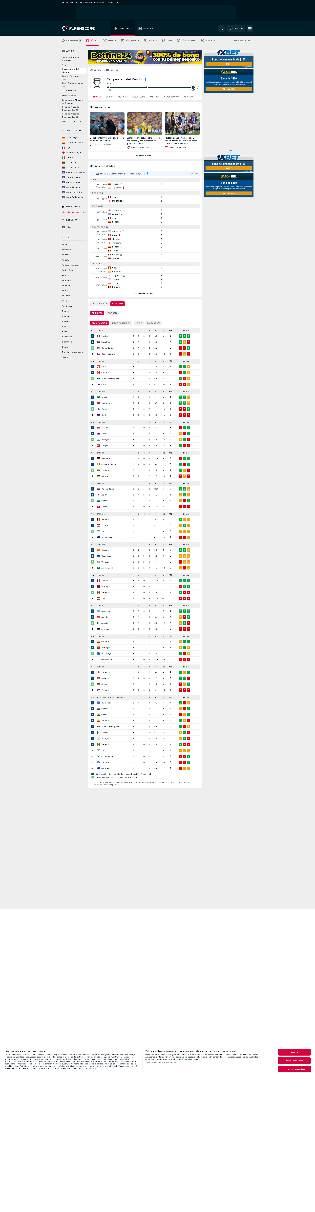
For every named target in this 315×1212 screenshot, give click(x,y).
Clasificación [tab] (99, 304)
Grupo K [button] (101, 636)
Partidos (154, 97)
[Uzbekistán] (98, 659)
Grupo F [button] (100, 483)
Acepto (294, 1052)
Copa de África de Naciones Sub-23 (70, 108)
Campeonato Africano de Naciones (72, 101)
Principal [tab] (97, 313)
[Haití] (98, 415)
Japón (104, 494)
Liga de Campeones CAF (71, 78)
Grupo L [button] (100, 667)
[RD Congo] (98, 653)
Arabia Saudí (107, 568)
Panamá (105, 690)
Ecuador (105, 470)
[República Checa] (98, 354)
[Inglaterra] (98, 672)
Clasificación (171, 97)
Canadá (105, 372)
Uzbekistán (106, 659)
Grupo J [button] (100, 606)
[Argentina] (98, 611)
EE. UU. (104, 427)
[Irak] (98, 598)
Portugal (105, 647)
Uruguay (105, 562)
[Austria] (98, 617)
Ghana (104, 684)
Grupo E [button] (100, 453)
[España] (98, 550)
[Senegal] (98, 592)
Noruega (105, 586)
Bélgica (105, 519)
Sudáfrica (105, 342)
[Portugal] (98, 647)
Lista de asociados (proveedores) (161, 1062)
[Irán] (98, 531)
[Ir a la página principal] (80, 28)
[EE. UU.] (98, 427)
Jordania (105, 629)
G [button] (138, 331)
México (104, 336)
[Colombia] (98, 641)
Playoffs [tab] (112, 313)
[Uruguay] (98, 562)
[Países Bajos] (98, 489)
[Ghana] (98, 684)
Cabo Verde (106, 556)
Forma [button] (186, 331)
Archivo (188, 97)
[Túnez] (98, 506)
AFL (64, 65)
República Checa (109, 354)
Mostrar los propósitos (294, 1069)
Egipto (104, 525)
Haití (103, 415)
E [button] (144, 331)
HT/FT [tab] (139, 323)
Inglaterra (105, 672)
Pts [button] (170, 331)
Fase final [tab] (117, 304)
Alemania (105, 458)
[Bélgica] (98, 519)
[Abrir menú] (250, 28)
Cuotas (110, 97)
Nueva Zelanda (108, 537)
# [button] (91, 331)
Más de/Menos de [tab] (121, 323)
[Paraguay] (98, 439)
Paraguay (105, 439)
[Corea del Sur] (98, 348)
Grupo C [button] (101, 392)
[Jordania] (98, 629)
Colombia (106, 641)
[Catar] (98, 384)
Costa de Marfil (108, 464)
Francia (104, 580)
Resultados (138, 97)
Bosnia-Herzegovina (111, 378)
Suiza (103, 366)
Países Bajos (107, 489)
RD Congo (106, 653)
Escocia (105, 409)
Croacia (105, 678)
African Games (69, 95)
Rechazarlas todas (294, 1060)
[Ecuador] (98, 470)
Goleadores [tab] (153, 323)
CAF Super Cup (69, 90)
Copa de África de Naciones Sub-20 (70, 115)
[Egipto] (98, 525)
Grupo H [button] (101, 545)
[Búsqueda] (221, 28)
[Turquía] (98, 445)
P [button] (149, 331)
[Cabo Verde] (98, 556)
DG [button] (164, 331)
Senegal (105, 592)
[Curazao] (98, 476)
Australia (105, 433)
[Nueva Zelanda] (98, 537)
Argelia (104, 623)
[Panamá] (98, 690)
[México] (98, 336)
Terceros (93, 1068)
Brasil (104, 397)
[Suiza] (98, 366)
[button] (198, 87)
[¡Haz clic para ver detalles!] (145, 185)
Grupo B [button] (101, 361)
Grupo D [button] (101, 422)
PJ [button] (133, 331)
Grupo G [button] (101, 514)
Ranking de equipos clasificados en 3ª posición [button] (114, 697)
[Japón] (98, 494)
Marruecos (106, 403)
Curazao (105, 476)
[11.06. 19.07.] (153, 87)
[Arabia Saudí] (98, 567)
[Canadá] (98, 372)
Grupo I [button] (100, 575)
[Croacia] (98, 678)
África (114, 70)
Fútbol (98, 70)
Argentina (105, 611)
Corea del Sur (107, 348)
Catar (103, 384)
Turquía (104, 445)
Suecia (104, 500)
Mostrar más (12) (70, 121)
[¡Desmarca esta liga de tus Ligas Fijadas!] (145, 79)
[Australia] (98, 433)
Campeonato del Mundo (70, 71)
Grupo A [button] (101, 331)
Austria (104, 617)
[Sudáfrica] (98, 342)
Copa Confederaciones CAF (73, 85)
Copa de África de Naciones (70, 59)
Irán (103, 531)
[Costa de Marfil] (98, 464)
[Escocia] (98, 409)
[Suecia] (98, 500)
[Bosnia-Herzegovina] (98, 378)
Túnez (104, 506)
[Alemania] (98, 458)
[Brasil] (98, 397)
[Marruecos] (98, 403)
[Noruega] (98, 586)
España (105, 550)
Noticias (123, 97)
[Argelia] (98, 623)
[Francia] (98, 580)
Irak (103, 598)
